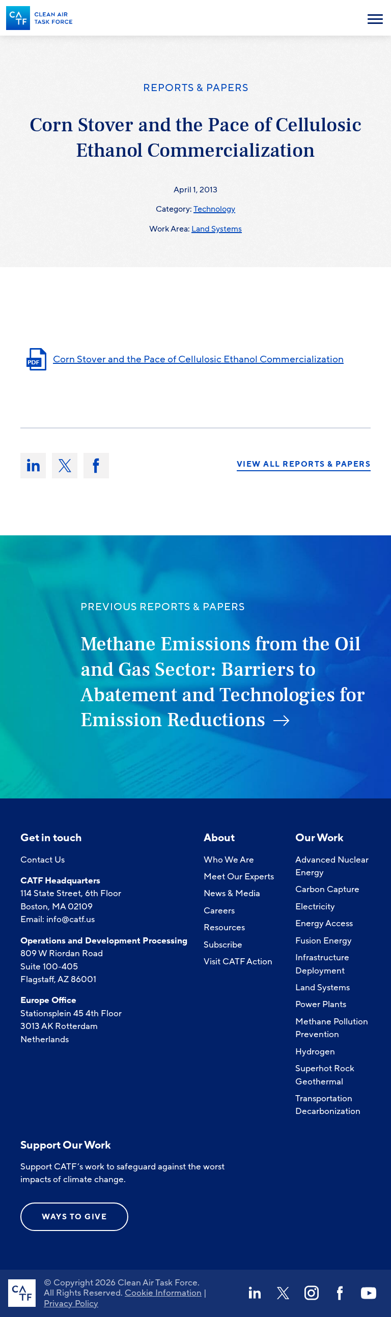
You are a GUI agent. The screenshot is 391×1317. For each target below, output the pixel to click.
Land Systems (216, 229)
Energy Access (324, 923)
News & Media (232, 893)
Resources (224, 927)
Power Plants (320, 1004)
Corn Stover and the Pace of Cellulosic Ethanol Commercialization (198, 359)
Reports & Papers (195, 88)
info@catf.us (70, 919)
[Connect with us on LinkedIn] (254, 1293)
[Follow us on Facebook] (340, 1293)
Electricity (315, 906)
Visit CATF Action (238, 961)
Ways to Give (74, 1217)
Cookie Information (163, 1293)
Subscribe (223, 945)
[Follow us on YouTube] (368, 1293)
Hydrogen (315, 1051)
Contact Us (42, 860)
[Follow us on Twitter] (283, 1293)
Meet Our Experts (239, 876)
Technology (214, 209)
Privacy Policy (71, 1303)
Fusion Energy (323, 941)
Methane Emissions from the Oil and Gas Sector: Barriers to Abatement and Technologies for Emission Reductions (222, 682)
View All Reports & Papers (304, 464)
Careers (219, 911)
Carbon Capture (327, 889)
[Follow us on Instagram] (311, 1293)
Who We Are (229, 860)
